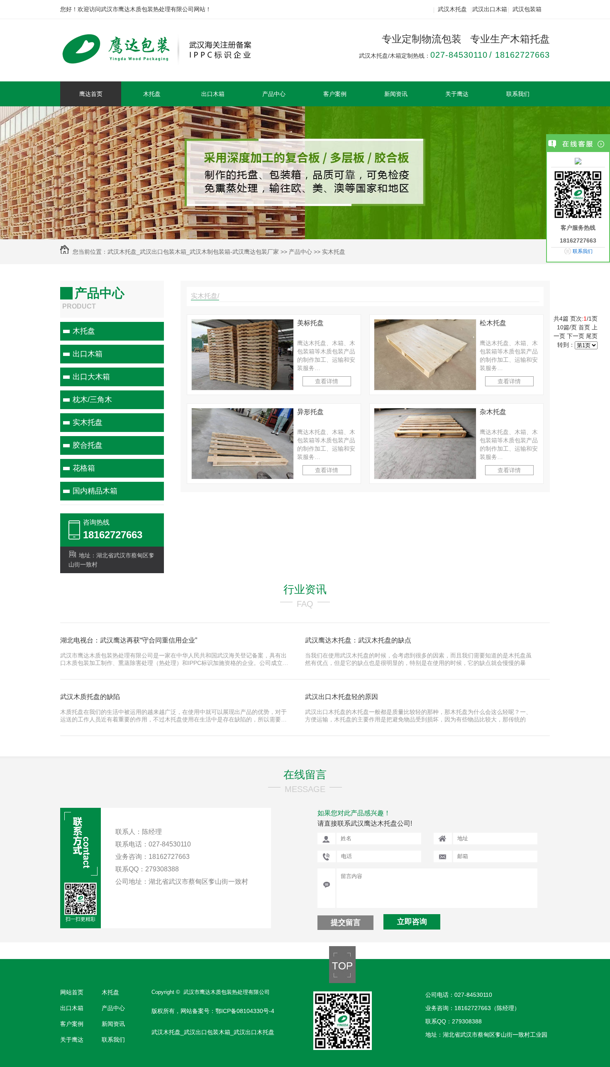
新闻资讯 (395, 94)
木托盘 (152, 94)
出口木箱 (212, 94)
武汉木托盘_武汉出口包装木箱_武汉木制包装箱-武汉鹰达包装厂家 (193, 251)
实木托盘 (333, 251)
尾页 (592, 336)
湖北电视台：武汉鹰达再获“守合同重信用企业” (128, 640)
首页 (584, 327)
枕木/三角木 (92, 399)
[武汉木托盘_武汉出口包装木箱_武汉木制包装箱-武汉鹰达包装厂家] (165, 61)
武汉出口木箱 (489, 9)
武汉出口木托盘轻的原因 (341, 696)
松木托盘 (493, 322)
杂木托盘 (493, 411)
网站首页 (71, 992)
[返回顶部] (342, 981)
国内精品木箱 (95, 491)
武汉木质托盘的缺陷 (90, 696)
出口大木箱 (91, 377)
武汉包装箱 (527, 9)
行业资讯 (305, 589)
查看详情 (326, 381)
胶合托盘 (87, 445)
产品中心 (273, 94)
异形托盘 (310, 411)
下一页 (575, 336)
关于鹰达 (456, 94)
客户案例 (334, 94)
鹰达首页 (90, 94)
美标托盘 (310, 322)
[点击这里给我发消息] (578, 161)
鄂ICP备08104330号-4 (244, 1011)
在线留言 (305, 774)
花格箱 (84, 468)
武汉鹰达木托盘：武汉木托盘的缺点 (358, 640)
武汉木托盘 (452, 9)
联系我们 (517, 94)
